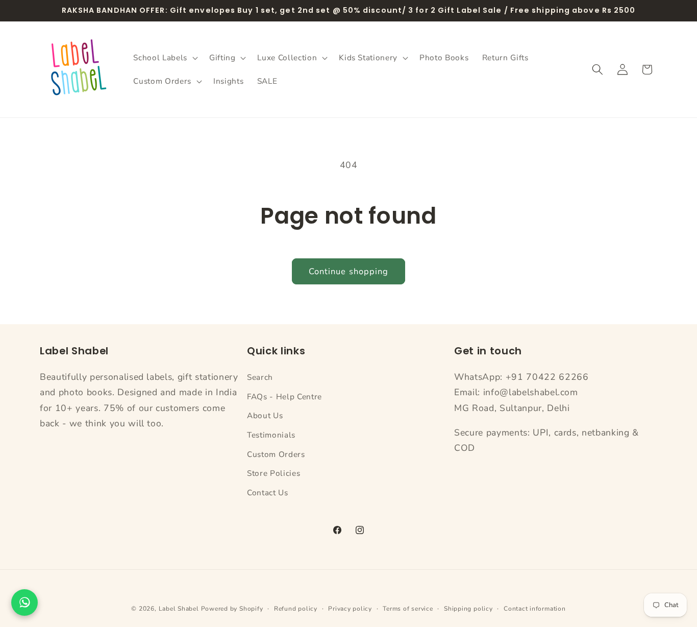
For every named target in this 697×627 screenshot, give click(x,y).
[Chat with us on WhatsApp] (24, 602)
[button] (164, 57)
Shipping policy (468, 609)
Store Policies (273, 473)
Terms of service (408, 609)
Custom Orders (276, 453)
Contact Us (267, 492)
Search (260, 376)
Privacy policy (350, 609)
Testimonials (271, 434)
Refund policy (295, 609)
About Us (265, 415)
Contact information (535, 609)
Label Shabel (179, 609)
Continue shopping (349, 271)
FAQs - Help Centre (284, 396)
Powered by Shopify (232, 609)
